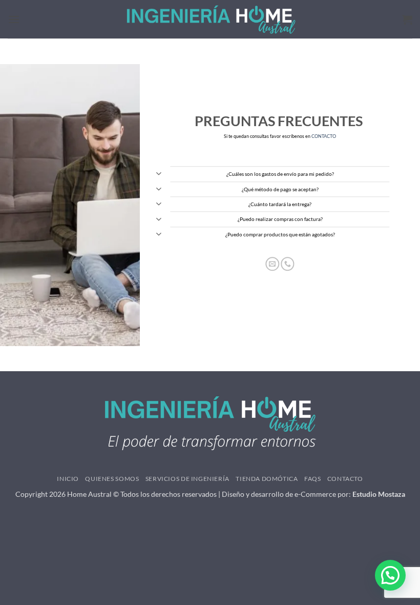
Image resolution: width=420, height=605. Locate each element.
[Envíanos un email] (273, 264)
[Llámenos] (288, 264)
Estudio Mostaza (378, 494)
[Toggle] (159, 175)
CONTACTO (323, 136)
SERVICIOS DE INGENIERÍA (187, 478)
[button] (14, 19)
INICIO (68, 478)
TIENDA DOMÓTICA (267, 478)
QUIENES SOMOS (112, 478)
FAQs (312, 478)
